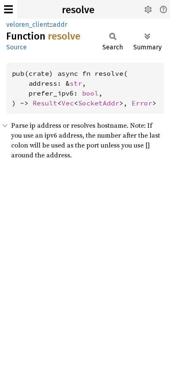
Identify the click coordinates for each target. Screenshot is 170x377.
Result (45, 103)
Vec (67, 103)
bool (90, 93)
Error (142, 103)
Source (16, 47)
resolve (78, 10)
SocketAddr (98, 103)
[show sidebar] (8, 9)
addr (60, 24)
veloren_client (28, 24)
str (76, 83)
